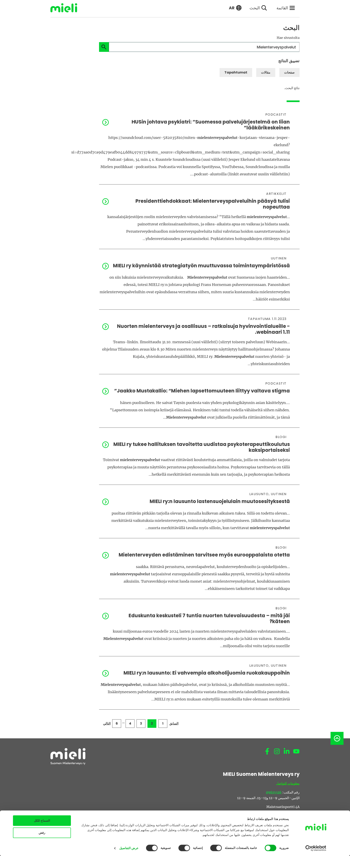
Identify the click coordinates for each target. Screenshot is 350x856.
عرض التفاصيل (129, 848)
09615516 (274, 792)
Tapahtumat (235, 72)
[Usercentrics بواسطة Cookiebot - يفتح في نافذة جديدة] (316, 848)
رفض (42, 832)
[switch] (217, 848)
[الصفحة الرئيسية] (66, 7)
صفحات (289, 72)
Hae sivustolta (288, 38)
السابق (173, 723)
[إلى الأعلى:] (337, 738)
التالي (107, 723)
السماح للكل (42, 820)
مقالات (265, 72)
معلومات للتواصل (288, 783)
